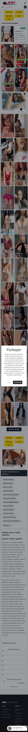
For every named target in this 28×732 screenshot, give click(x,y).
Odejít (9, 382)
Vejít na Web (18, 382)
